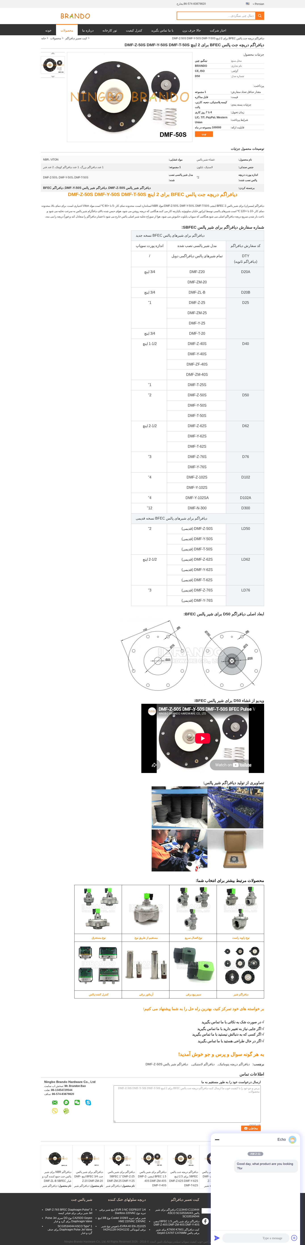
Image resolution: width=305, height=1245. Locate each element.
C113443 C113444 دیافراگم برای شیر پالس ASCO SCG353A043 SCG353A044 (177, 1213)
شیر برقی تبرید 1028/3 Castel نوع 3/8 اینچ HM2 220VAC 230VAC (122, 1219)
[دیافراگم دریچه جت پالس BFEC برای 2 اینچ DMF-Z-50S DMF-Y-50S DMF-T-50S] (53, 65)
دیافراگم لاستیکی (203, 1064)
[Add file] (294, 1238)
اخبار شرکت (218, 30)
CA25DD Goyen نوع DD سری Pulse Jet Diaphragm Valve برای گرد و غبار (68, 1219)
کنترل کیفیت (134, 30)
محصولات (67, 30)
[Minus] (217, 1139)
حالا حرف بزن (191, 30)
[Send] (217, 1238)
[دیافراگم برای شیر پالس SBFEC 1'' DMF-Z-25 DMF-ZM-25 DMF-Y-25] (120, 1158)
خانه (43, 38)
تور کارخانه (109, 30)
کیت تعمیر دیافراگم (76, 38)
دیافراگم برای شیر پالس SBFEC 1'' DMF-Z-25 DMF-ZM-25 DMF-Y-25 (121, 1176)
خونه (48, 30)
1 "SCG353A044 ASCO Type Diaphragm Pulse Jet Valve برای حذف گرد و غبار (70, 1230)
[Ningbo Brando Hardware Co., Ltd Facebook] (206, 1222)
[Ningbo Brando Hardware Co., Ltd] (75, 16)
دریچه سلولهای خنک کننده (127, 1199)
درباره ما (88, 30)
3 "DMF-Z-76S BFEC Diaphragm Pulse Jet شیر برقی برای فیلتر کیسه (68, 1211)
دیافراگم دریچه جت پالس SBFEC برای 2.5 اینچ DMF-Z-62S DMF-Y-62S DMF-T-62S (183, 1178)
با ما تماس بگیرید (162, 30)
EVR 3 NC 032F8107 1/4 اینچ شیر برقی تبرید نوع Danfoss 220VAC (122, 1211)
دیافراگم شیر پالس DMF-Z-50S (167, 1064)
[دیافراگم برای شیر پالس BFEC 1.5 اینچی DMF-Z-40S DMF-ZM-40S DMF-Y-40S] (151, 1158)
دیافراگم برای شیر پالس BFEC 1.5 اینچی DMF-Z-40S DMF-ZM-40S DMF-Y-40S (152, 1178)
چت (204, 134)
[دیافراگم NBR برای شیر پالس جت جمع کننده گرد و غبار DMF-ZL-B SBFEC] (56, 1158)
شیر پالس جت (81, 1199)
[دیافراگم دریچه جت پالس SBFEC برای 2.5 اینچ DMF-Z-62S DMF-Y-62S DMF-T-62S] (183, 1158)
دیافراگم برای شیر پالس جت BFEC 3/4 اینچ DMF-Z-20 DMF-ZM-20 (88, 1176)
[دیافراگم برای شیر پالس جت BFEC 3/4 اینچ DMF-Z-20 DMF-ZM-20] (88, 1158)
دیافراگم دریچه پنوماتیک (234, 1064)
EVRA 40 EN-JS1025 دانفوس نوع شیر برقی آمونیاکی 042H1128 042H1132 (123, 1228)
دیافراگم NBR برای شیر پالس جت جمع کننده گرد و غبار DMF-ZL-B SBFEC (56, 1176)
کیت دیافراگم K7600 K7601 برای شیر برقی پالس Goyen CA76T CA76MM (177, 1231)
